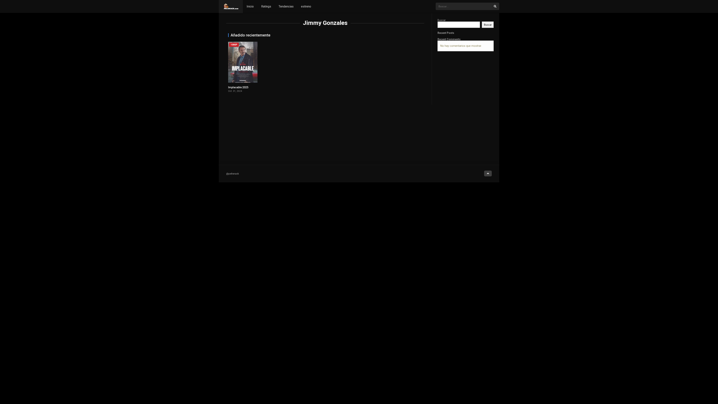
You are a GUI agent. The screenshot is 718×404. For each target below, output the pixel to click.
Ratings (266, 6)
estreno (306, 6)
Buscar (442, 20)
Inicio (250, 6)
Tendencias (286, 6)
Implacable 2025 (238, 87)
